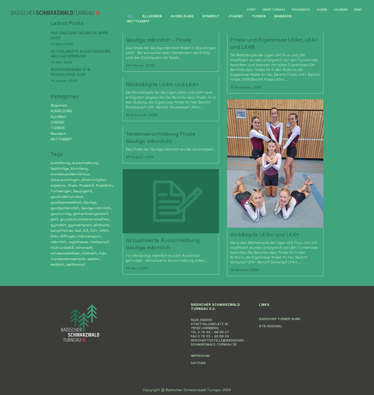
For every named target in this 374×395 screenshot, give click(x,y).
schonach (84, 247)
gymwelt (58, 225)
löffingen (68, 236)
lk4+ (94, 230)
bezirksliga (60, 168)
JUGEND (57, 122)
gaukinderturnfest (67, 196)
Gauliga (90, 202)
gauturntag (61, 213)
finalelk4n (104, 185)
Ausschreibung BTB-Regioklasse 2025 (71, 72)
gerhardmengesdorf (90, 213)
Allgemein (59, 105)
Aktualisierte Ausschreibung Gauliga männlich (81, 54)
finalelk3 (86, 185)
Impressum (200, 356)
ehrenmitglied (94, 179)
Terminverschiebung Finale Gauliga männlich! (160, 137)
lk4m (104, 230)
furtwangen (61, 191)
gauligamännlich (65, 208)
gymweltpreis (80, 225)
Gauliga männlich (96, 208)
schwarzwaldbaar (65, 253)
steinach (89, 253)
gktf (54, 219)
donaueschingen (65, 179)
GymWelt (58, 116)
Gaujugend (82, 191)
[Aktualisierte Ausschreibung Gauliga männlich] (171, 201)
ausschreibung (85, 162)
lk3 (85, 230)
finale (72, 185)
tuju (102, 253)
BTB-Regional (270, 326)
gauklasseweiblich (66, 202)
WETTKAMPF (61, 139)
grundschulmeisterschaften (84, 219)
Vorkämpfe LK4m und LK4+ (264, 234)
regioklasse (78, 242)
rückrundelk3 (62, 247)
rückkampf (99, 242)
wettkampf (75, 264)
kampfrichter (62, 230)
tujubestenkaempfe (68, 259)
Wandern (58, 133)
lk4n (54, 236)
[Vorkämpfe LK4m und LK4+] (275, 163)
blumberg (79, 168)
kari (78, 230)
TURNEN (58, 128)
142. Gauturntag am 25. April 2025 (80, 35)
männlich (59, 242)
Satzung (198, 363)
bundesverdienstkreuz (70, 174)
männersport (89, 236)
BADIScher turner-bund (279, 319)
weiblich (57, 264)
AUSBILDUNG (61, 111)
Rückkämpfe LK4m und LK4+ (162, 84)
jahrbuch (101, 225)
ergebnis (58, 185)
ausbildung (60, 162)
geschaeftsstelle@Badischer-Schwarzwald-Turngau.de (218, 342)
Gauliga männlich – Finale (158, 39)
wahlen (93, 259)
